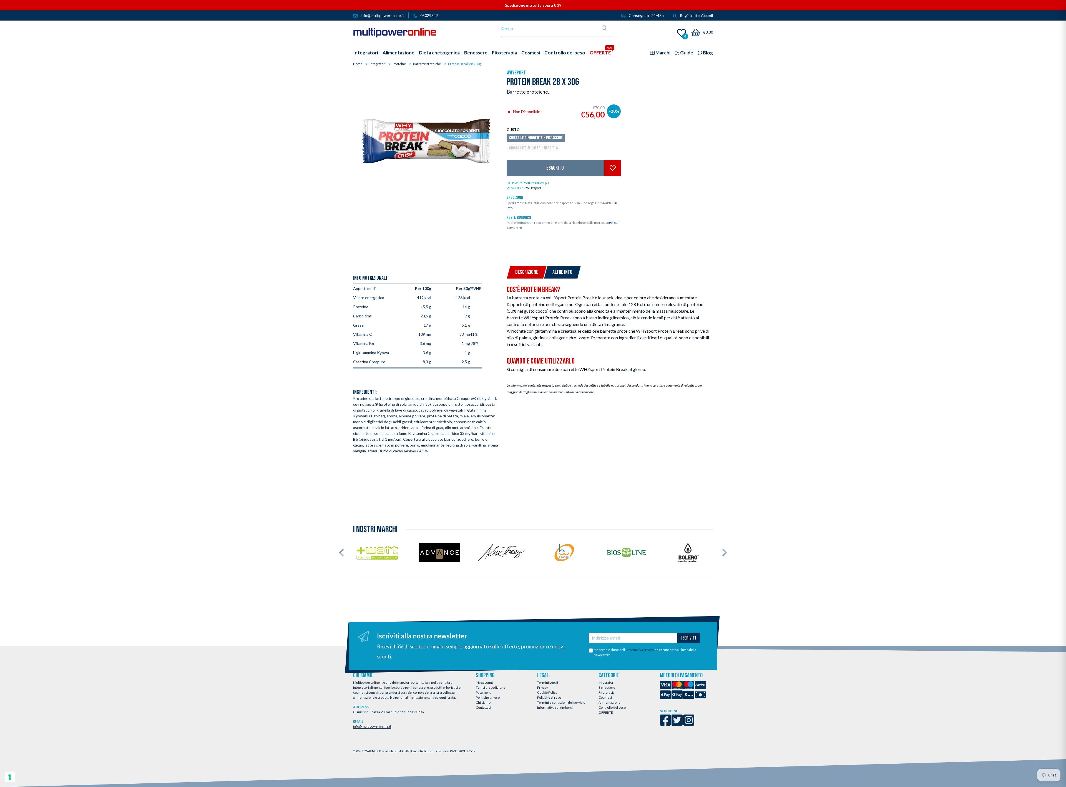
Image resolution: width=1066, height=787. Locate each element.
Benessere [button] (475, 53)
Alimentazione (609, 702)
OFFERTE (606, 712)
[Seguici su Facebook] (665, 724)
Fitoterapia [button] (504, 53)
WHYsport (516, 72)
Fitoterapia (607, 692)
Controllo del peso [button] (564, 53)
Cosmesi (605, 697)
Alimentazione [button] (398, 53)
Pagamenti (484, 692)
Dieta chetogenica (439, 53)
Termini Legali (547, 682)
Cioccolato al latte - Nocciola (533, 148)
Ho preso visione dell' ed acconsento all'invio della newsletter (645, 652)
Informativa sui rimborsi (555, 707)
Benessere (607, 687)
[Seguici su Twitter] (677, 724)
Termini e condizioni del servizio (561, 702)
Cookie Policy (547, 692)
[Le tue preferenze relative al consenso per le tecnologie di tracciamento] (9, 777)
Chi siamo (483, 702)
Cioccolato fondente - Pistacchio (536, 138)
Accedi (707, 15)
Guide (686, 53)
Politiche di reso (488, 697)
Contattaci (483, 707)
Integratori (606, 682)
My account (484, 682)
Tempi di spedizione (490, 687)
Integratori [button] (365, 53)
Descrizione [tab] (526, 272)
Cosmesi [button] (530, 53)
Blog (707, 53)
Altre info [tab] (562, 272)
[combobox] (549, 28)
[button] (341, 553)
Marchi (662, 53)
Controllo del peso (612, 707)
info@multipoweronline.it (372, 726)
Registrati (688, 15)
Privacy (542, 687)
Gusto (513, 129)
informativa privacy (640, 650)
